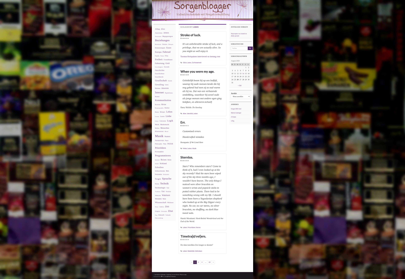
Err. (182, 122)
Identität (190, 113)
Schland (163, 163)
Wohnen (170, 202)
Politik (170, 144)
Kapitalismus (169, 93)
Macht (157, 124)
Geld (167, 63)
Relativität (191, 251)
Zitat (170, 211)
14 (243, 73)
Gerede (166, 67)
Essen (168, 48)
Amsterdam (158, 33)
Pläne (164, 144)
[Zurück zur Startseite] (202, 10)
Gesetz (170, 81)
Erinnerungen (160, 48)
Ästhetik (168, 215)
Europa (158, 52)
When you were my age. (197, 71)
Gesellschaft (161, 80)
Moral (166, 131)
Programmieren (163, 155)
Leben (189, 63)
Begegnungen (168, 36)
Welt (164, 199)
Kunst (157, 112)
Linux (157, 121)
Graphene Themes (170, 276)
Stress (157, 184)
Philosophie (158, 144)
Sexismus (158, 174)
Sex (167, 171)
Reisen (164, 160)
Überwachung (159, 218)
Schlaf (157, 163)
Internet (159, 92)
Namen (167, 136)
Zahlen (161, 207)
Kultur (167, 108)
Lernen (157, 116)
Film (166, 56)
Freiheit (159, 59)
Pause (166, 140)
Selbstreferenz (160, 171)
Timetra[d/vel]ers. (193, 236)
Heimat (157, 88)
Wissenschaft (160, 202)
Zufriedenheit (196, 63)
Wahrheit (166, 195)
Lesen (162, 116)
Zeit (167, 206)
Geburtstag (159, 63)
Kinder (157, 96)
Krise (163, 104)
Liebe (168, 116)
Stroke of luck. (190, 35)
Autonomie (158, 36)
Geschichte (159, 70)
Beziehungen (162, 40)
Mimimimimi (159, 131)
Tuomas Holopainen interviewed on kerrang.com (200, 56)
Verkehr (168, 191)
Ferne (162, 56)
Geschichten (159, 73)
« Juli (239, 85)
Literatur (163, 121)
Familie (157, 56)
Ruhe (169, 160)
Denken (164, 44)
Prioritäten (191, 227)
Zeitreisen (198, 251)
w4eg (232, 121)
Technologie (160, 188)
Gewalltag (159, 85)
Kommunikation (163, 100)
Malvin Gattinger (236, 113)
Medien (157, 128)
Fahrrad (167, 52)
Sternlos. (186, 157)
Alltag (157, 29)
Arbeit (166, 33)
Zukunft (161, 215)
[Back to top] (400, 274)
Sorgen (158, 179)
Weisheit (158, 199)
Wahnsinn (158, 195)
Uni (163, 191)
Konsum (157, 104)
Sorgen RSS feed (236, 109)
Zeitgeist (157, 211)
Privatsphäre (159, 152)
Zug (156, 215)
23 (209, 262)
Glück (185, 63)
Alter (184, 113)
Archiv (234, 93)
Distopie (170, 44)
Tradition (158, 191)
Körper (162, 112)
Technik (164, 183)
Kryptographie (159, 108)
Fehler (185, 148)
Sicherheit (166, 174)
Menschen (165, 128)
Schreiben (159, 167)
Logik (170, 120)
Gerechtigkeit (159, 67)
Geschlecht (159, 77)
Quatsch (157, 160)
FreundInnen (168, 59)
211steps (233, 117)
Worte (156, 206)
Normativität (159, 140)
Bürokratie (158, 44)
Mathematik (164, 124)
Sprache (166, 178)
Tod (168, 188)
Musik (194, 148)
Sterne (198, 227)
